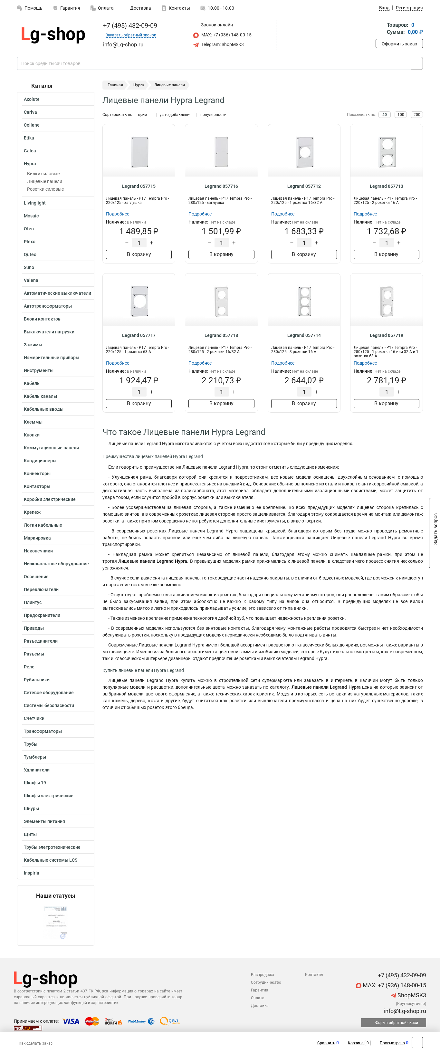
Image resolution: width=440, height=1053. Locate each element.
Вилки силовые (43, 173)
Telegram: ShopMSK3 (222, 44)
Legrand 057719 (386, 335)
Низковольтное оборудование (56, 563)
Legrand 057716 (221, 186)
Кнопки (32, 434)
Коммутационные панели (51, 447)
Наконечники (38, 550)
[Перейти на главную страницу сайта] (53, 35)
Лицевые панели (44, 181)
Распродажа (262, 974)
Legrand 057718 (221, 335)
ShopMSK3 (411, 995)
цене (142, 114)
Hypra (30, 163)
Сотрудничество (266, 982)
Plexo (29, 241)
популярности (213, 114)
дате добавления (176, 114)
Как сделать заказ (36, 1043)
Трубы (30, 744)
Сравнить (326, 1043)
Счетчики (34, 718)
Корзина (356, 1043)
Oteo (29, 228)
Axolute (32, 99)
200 (417, 114)
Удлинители (37, 769)
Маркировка (37, 538)
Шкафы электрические (48, 795)
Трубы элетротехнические (52, 847)
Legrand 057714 (304, 335)
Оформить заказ (399, 43)
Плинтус (33, 602)
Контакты (179, 8)
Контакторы (37, 486)
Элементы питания (44, 821)
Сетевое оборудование (49, 692)
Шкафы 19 (35, 782)
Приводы (34, 628)
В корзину (139, 254)
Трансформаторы (43, 731)
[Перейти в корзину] (380, 29)
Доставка (140, 8)
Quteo (30, 254)
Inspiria (31, 873)
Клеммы (33, 422)
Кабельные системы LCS (50, 860)
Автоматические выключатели (57, 293)
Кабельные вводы (43, 409)
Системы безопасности (49, 705)
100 (400, 114)
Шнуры (31, 808)
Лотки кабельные (43, 525)
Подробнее (117, 213)
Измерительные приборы (51, 357)
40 (384, 114)
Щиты (30, 834)
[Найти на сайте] (417, 63)
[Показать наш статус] (55, 922)
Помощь (33, 8)
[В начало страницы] (417, 1042)
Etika (29, 137)
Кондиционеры (40, 460)
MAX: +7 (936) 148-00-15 (226, 34)
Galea (30, 150)
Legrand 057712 (304, 186)
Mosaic (31, 215)
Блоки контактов (42, 318)
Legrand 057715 (139, 186)
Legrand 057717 (139, 335)
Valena (31, 280)
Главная (115, 85)
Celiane (32, 125)
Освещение (36, 576)
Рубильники (37, 679)
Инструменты (38, 370)
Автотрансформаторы (48, 306)
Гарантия (70, 8)
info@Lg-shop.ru (404, 1011)
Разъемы (34, 653)
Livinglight (35, 203)
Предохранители (42, 615)
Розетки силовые (45, 189)
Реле (29, 666)
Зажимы (33, 344)
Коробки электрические (50, 499)
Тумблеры (35, 757)
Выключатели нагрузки (49, 331)
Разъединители (41, 641)
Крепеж (32, 512)
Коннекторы (37, 473)
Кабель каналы (40, 396)
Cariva (30, 112)
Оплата (106, 8)
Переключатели (41, 589)
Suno (29, 267)
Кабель (32, 383)
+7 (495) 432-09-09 (129, 25)
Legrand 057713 (386, 186)
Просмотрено (392, 1043)
